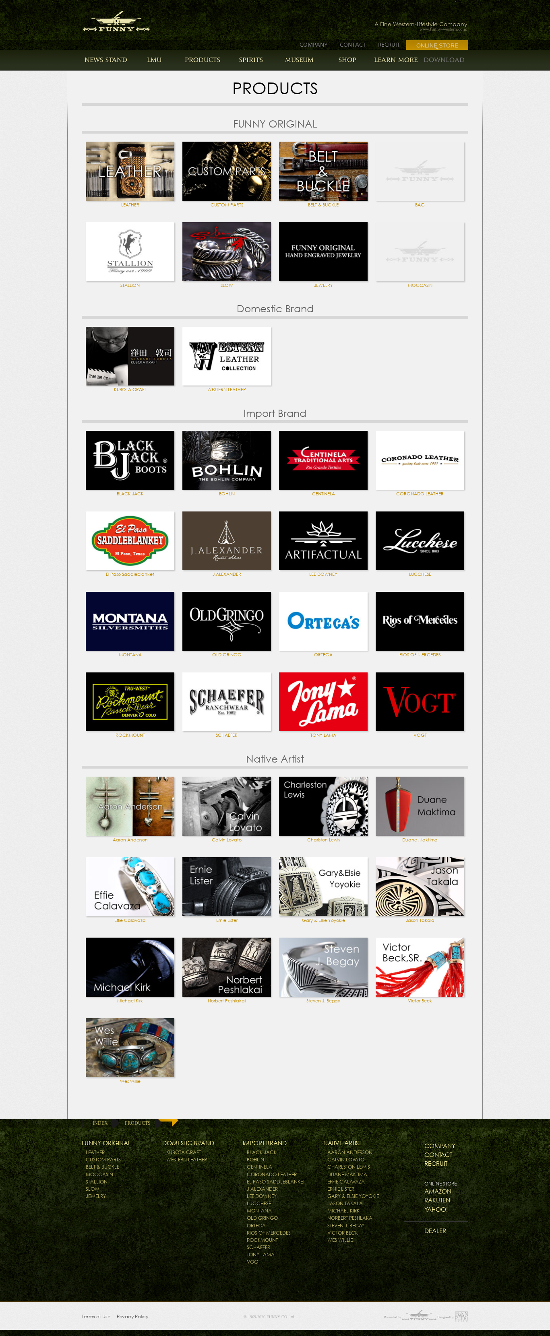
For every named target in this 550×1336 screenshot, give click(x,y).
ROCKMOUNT (130, 735)
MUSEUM (299, 60)
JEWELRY (323, 285)
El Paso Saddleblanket (130, 574)
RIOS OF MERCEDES (419, 654)
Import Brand (265, 1143)
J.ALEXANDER (227, 574)
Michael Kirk (130, 1000)
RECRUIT (389, 44)
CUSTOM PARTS (227, 204)
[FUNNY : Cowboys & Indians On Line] (109, 18)
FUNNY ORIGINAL (106, 1143)
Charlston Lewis (323, 839)
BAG (420, 204)
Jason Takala (420, 920)
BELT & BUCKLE (323, 204)
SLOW (227, 285)
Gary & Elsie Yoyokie (323, 920)
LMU (154, 60)
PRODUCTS (202, 60)
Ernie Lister (227, 920)
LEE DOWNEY (323, 574)
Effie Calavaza (130, 920)
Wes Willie (130, 1081)
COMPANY (314, 44)
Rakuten (437, 1200)
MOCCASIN (420, 285)
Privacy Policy (132, 1316)
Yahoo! (436, 1209)
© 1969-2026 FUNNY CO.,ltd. (269, 1317)
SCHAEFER (227, 735)
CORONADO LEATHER (420, 493)
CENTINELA (323, 493)
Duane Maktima (420, 839)
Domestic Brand (188, 1143)
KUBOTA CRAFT (130, 389)
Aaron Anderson (130, 839)
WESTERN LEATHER (226, 389)
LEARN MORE (396, 60)
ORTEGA (323, 654)
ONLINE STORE (437, 45)
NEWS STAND (106, 60)
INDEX (100, 1123)
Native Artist (342, 1143)
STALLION (130, 285)
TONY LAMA (323, 735)
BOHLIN (227, 493)
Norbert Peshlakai (227, 1000)
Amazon (437, 1191)
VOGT (420, 735)
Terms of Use (96, 1316)
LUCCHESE (420, 574)
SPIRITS (251, 60)
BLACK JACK (130, 493)
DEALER (435, 1230)
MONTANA (130, 654)
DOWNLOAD (444, 60)
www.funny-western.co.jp (443, 29)
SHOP (347, 60)
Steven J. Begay (323, 1000)
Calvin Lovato (227, 839)
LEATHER (130, 204)
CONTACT (353, 44)
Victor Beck (420, 1000)
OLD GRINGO (227, 654)
